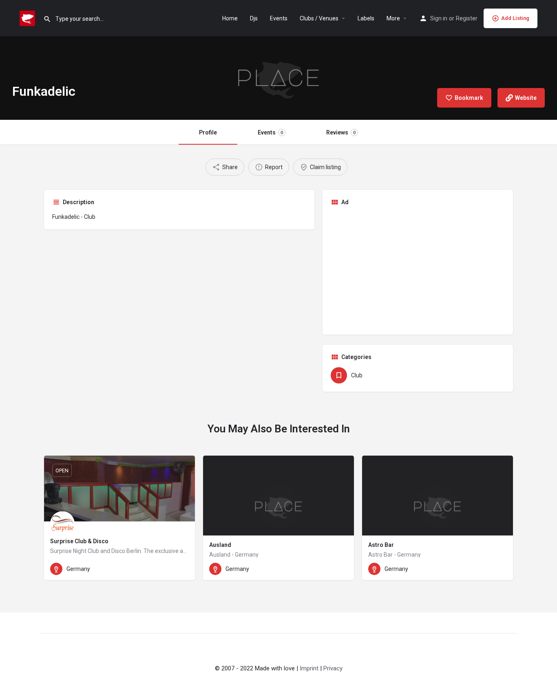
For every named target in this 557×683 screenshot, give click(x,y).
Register (466, 18)
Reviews (341, 132)
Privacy (333, 668)
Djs (254, 18)
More (393, 18)
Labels (366, 18)
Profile (208, 132)
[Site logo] (28, 17)
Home (230, 18)
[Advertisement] (418, 269)
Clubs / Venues (319, 18)
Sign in (438, 18)
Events (278, 18)
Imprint (309, 668)
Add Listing (515, 18)
